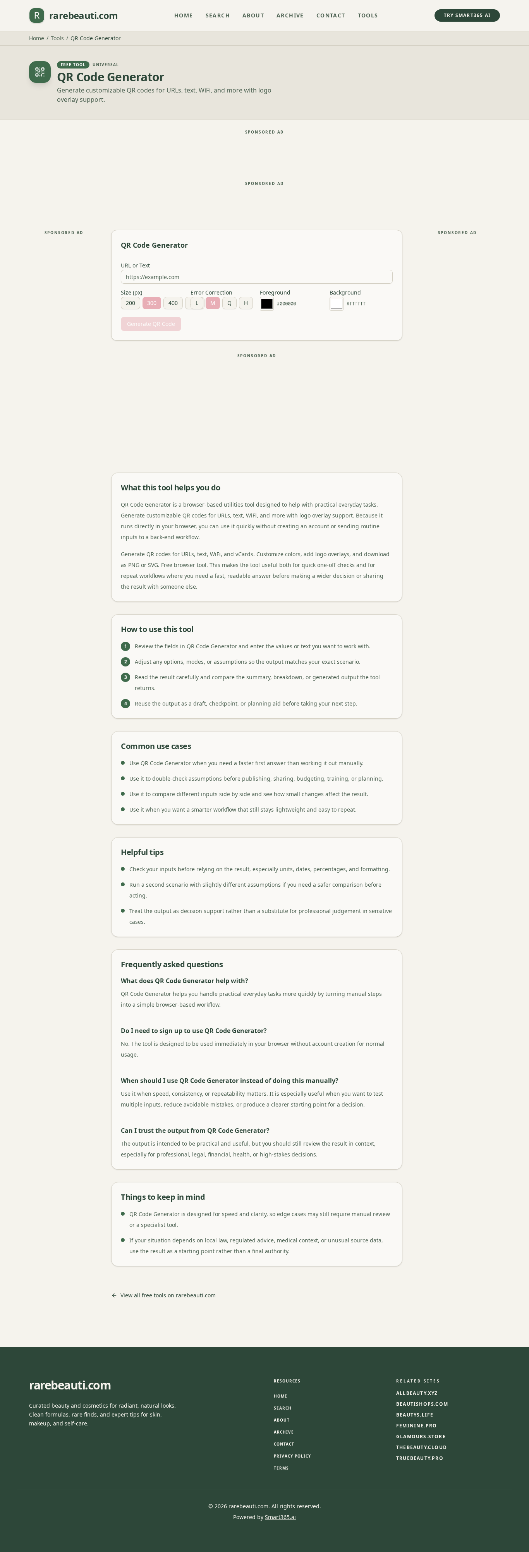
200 (130, 303)
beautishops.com (422, 1404)
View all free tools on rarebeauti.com (168, 1295)
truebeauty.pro (419, 1458)
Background (345, 292)
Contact (330, 15)
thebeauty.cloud (421, 1447)
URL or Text (135, 265)
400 (173, 303)
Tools (368, 15)
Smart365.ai (280, 1517)
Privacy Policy (292, 1456)
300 (151, 303)
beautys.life (414, 1415)
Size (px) (131, 292)
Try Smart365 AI (467, 15)
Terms (281, 1468)
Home (183, 15)
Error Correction (211, 292)
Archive (290, 15)
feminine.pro (416, 1426)
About (253, 15)
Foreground (275, 292)
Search (218, 15)
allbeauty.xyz (417, 1393)
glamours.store (421, 1437)
